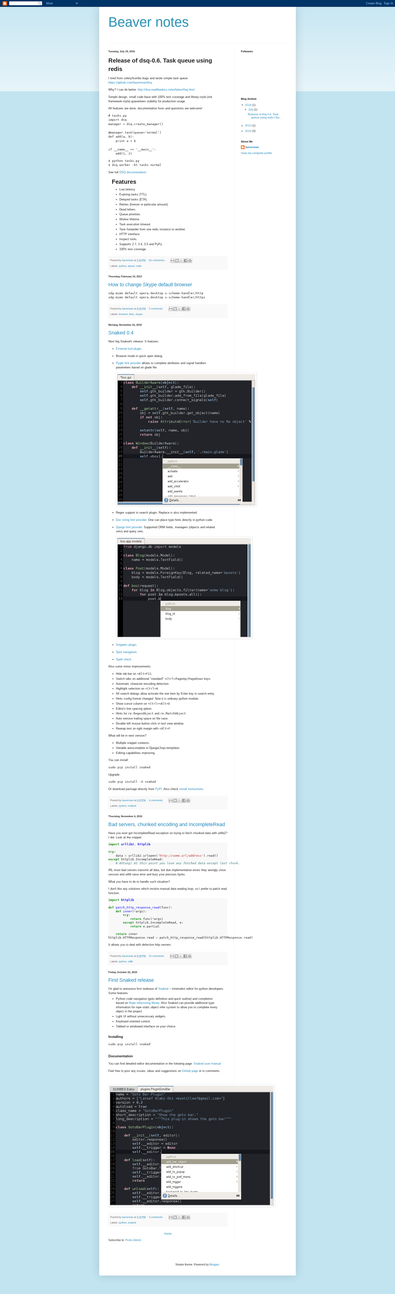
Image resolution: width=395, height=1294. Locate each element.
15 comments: (157, 956)
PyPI (158, 789)
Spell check (123, 659)
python (122, 266)
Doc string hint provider (131, 520)
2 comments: (156, 308)
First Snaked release (131, 980)
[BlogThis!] (177, 260)
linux (131, 314)
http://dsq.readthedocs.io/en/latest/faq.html (166, 89)
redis (138, 266)
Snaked (163, 988)
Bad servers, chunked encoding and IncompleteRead (166, 824)
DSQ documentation (132, 172)
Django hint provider (129, 527)
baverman (252, 147)
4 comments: (156, 800)
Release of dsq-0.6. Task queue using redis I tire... (265, 116)
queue (131, 266)
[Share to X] (181, 260)
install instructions (191, 789)
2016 (248, 105)
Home (168, 1233)
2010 (248, 131)
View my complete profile (256, 153)
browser (123, 314)
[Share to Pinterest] (190, 260)
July (251, 109)
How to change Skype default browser (150, 284)
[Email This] (172, 260)
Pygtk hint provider (128, 363)
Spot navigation (126, 652)
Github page (190, 1071)
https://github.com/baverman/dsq (130, 82)
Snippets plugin (126, 644)
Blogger (214, 1264)
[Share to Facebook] (185, 260)
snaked (132, 805)
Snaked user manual (207, 1063)
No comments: (157, 260)
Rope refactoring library (144, 1003)
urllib (130, 961)
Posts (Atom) (133, 1240)
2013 (248, 125)
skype (139, 314)
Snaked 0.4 (120, 333)
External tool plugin (128, 348)
